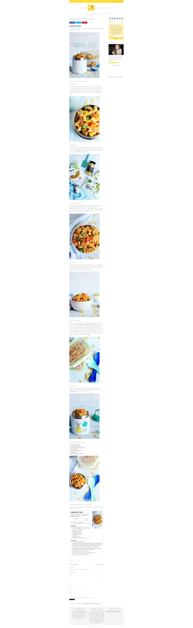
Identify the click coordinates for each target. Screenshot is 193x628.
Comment (71, 574)
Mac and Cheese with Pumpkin (76, 450)
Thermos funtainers (73, 391)
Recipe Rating (71, 571)
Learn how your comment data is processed (92, 603)
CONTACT (101, 626)
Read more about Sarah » (114, 62)
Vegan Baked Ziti (73, 452)
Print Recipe (78, 26)
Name (70, 585)
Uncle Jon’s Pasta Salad (74, 444)
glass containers (90, 324)
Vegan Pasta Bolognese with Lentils (77, 453)
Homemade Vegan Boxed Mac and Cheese (78, 447)
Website (70, 592)
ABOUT (104, 626)
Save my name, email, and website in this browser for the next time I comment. (81, 597)
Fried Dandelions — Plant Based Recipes (96, 7)
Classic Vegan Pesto (74, 449)
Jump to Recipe (72, 26)
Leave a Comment (79, 20)
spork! (89, 334)
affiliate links (81, 611)
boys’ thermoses (80, 324)
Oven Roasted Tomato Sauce (75, 446)
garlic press (79, 150)
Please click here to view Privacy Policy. (113, 611)
